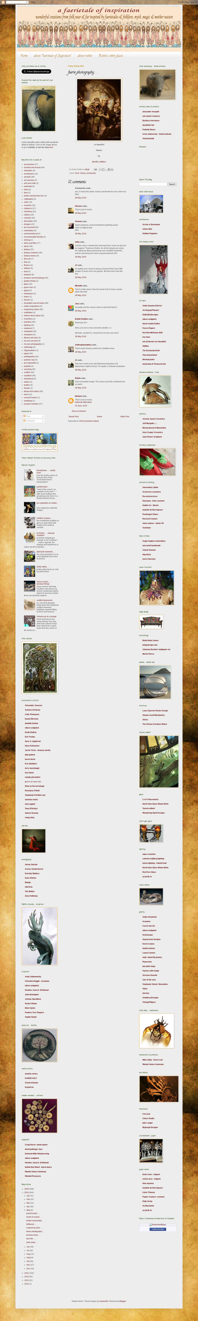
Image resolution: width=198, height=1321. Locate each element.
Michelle (78, 286)
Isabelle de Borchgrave (152, 510)
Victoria (78, 221)
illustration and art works (34, 303)
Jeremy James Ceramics (153, 419)
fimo (26, 262)
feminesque (147, 935)
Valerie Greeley (31, 813)
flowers (27, 265)
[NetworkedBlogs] (158, 1225)
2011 (26, 1273)
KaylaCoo (29, 1087)
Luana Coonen (148, 953)
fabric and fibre (30, 243)
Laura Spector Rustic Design (155, 711)
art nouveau (29, 180)
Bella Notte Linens (150, 640)
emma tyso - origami (151, 1179)
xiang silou (29, 817)
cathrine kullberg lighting (153, 859)
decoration (28, 221)
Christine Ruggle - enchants (37, 981)
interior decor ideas (32, 316)
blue (26, 193)
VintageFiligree (149, 1002)
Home (23, 56)
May (29, 1210)
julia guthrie (30, 755)
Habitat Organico (149, 233)
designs (27, 224)
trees (26, 394)
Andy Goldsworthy (33, 977)
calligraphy (28, 199)
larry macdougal (32, 768)
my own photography (33, 344)
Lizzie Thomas (148, 1192)
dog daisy (146, 554)
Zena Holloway (31, 896)
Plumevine (147, 962)
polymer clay (29, 360)
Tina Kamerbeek (149, 355)
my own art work (31, 341)
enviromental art (31, 234)
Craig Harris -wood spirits (36, 1145)
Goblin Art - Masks (150, 505)
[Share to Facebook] (109, 169)
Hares (26, 297)
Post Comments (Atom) (89, 421)
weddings (28, 401)
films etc (27, 259)
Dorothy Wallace (32, 873)
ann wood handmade (151, 545)
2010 (26, 1192)
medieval (28, 328)
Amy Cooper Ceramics (152, 432)
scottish (27, 372)
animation (28, 170)
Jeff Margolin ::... (149, 423)
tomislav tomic (31, 800)
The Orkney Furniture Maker (154, 724)
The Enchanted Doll (150, 350)
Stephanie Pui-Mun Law (35, 795)
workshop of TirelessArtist (154, 364)
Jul (28, 1250)
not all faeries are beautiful (154, 341)
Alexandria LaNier (150, 487)
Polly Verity (147, 1201)
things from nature (31, 391)
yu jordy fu (147, 877)
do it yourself (29, 227)
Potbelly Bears (148, 129)
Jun (28, 1247)
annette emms (31, 1074)
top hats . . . (31, 1239)
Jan (28, 1196)
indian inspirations (31, 306)
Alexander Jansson (33, 705)
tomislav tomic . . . (33, 1235)
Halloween (28, 294)
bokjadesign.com (149, 645)
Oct (28, 1261)
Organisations (30, 350)
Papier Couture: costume (153, 1197)
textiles (27, 385)
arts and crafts (30, 183)
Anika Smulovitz (149, 917)
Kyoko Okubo (31, 1003)
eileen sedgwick (32, 728)
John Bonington (32, 994)
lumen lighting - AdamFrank (154, 863)
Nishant (78, 396)
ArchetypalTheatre (150, 310)
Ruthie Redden (81, 319)
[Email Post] (95, 169)
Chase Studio (148, 1118)
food (26, 271)
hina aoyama (148, 1183)
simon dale (147, 229)
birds (26, 189)
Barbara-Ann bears (150, 121)
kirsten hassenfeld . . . (35, 1221)
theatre (27, 388)
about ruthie (85, 56)
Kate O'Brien (30, 878)
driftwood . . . (31, 1224)
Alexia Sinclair (31, 864)
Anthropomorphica (83, 345)
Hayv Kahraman (32, 746)
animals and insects (32, 167)
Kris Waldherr (31, 764)
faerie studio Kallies (151, 324)
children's (28, 208)
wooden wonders (31, 404)
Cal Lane (146, 1114)
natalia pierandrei (32, 777)
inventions (28, 319)
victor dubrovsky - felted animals (156, 134)
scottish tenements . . (45, 600)
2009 (26, 1189)
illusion (27, 300)
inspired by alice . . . (34, 1228)
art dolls (27, 177)
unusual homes (30, 397)
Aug (28, 1254)
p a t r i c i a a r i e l (33, 782)
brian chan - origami (151, 1174)
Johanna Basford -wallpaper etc (156, 649)
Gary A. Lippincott (33, 741)
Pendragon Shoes (150, 514)
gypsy (26, 290)
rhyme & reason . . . (34, 1217)
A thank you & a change (46, 616)
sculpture (28, 376)
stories (27, 382)
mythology (28, 347)
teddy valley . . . (43, 567)
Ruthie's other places (111, 56)
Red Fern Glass (149, 872)
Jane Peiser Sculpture (152, 437)
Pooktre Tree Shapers (34, 1012)
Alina (77, 242)
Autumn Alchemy (32, 710)
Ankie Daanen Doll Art (152, 306)
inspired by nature (31, 309)
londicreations (148, 948)
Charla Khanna (31, 1083)
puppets (27, 366)
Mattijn (28, 882)
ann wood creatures (151, 116)
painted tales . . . (43, 487)
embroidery (29, 230)
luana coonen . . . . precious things (44, 583)
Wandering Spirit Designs (153, 813)
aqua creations (149, 854)
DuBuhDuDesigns (150, 315)
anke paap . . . (32, 1242)
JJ (76, 265)
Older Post (124, 416)
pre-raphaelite (30, 363)
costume (27, 218)
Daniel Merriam (31, 719)
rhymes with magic (150, 971)
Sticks (145, 720)
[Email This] (100, 169)
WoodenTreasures (33, 1176)
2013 (26, 1280)
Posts (27, 416)
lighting (27, 325)
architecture (29, 174)
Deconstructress (149, 496)
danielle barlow (31, 723)
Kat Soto (146, 337)
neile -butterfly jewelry (152, 957)
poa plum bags (148, 966)
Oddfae (145, 346)
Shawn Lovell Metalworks (153, 715)
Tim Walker (30, 891)
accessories (29, 164)
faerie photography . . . (35, 1231)
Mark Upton (30, 1008)
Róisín (78, 378)
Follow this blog (158, 1229)
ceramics (28, 205)
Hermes (78, 206)
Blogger (122, 1301)
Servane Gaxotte (149, 975)
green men (28, 287)
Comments (30, 421)
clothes (27, 215)
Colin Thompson (32, 714)
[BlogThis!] (103, 169)
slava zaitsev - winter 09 (153, 523)
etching (27, 240)
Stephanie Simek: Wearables (155, 984)
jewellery (28, 322)
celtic (26, 202)
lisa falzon (29, 773)
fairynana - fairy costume (153, 501)
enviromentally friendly (33, 237)
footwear (27, 275)
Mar (28, 1203)
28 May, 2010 (80, 198)
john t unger (147, 1123)
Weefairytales (148, 359)
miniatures (28, 335)
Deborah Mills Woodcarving (37, 1154)
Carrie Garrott (148, 926)
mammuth (104, 1301)
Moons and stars (31, 338)
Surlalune (146, 528)
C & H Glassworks (150, 799)
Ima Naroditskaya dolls (152, 333)
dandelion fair (148, 125)
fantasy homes (30, 256)
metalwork (28, 331)
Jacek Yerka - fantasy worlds (37, 750)
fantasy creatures (31, 253)
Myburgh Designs (150, 1127)
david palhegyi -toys (34, 1149)
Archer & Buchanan (151, 224)
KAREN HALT (31, 1078)
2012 (26, 1277)
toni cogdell (30, 804)
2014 (26, 1284)
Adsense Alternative (83, 402)
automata (28, 186)
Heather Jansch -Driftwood (37, 990)
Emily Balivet (31, 732)
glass (26, 284)
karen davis (30, 759)
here (51, 147)
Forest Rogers (148, 328)
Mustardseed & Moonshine (154, 428)
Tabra (144, 989)
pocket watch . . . (33, 1213)
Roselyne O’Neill (32, 791)
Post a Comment (79, 411)
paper (26, 353)
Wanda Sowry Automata (35, 1172)
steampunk (28, 379)
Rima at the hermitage (34, 786)
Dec (28, 1268)
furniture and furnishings (34, 278)
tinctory (145, 993)
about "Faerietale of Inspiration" (52, 56)
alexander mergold (150, 112)
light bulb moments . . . (46, 552)
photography (91, 173)
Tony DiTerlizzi (31, 808)
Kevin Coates (148, 944)
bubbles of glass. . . (45, 518)
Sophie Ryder (31, 1017)
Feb (28, 1199)
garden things (30, 281)
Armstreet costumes (151, 492)
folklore (27, 268)
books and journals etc (33, 196)
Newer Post (74, 416)
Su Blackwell (148, 1206)
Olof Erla (28, 887)
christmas (28, 211)
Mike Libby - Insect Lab (152, 1060)
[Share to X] (106, 169)
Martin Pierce (148, 654)
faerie (77, 173)
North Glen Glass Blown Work (155, 804)
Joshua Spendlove (33, 999)
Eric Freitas (30, 737)
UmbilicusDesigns (150, 998)
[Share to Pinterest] (112, 169)
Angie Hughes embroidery (154, 541)
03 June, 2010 (81, 406)
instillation (28, 312)
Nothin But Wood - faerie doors (38, 1167)
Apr (28, 1206)
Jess (77, 304)
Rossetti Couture (149, 519)
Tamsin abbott (148, 808)
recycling (28, 369)
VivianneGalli (148, 138)
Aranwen (146, 921)
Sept (29, 1258)
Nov (28, 1265)
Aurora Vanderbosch (34, 869)
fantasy (83, 173)
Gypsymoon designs (151, 939)
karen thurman (148, 559)
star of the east (149, 980)
